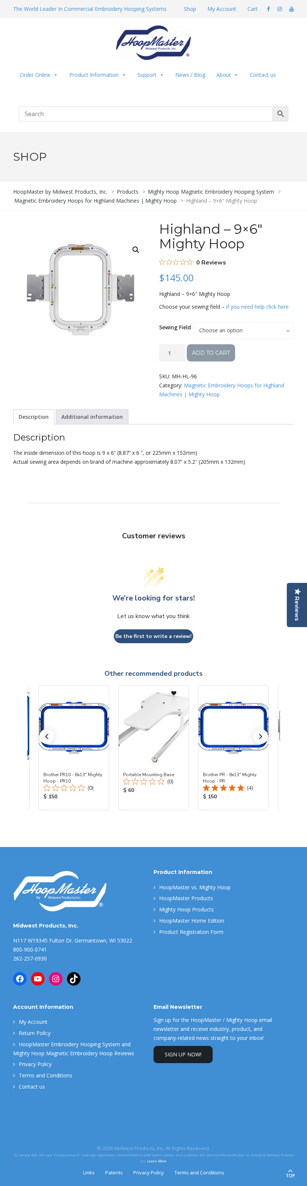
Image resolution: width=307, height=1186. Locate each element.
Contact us (263, 74)
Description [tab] (34, 416)
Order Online (35, 74)
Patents (114, 1172)
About (223, 74)
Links (89, 1172)
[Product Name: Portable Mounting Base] (153, 747)
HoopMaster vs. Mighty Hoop (195, 887)
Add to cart (211, 353)
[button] (136, 250)
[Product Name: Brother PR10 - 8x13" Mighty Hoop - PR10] (74, 747)
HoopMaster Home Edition (191, 920)
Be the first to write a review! (153, 636)
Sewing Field (175, 327)
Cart (252, 8)
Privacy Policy (35, 1064)
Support (146, 74)
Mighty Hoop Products (186, 909)
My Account (221, 8)
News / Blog (190, 74)
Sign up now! (183, 1054)
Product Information (94, 74)
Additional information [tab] (92, 416)
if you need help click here (257, 306)
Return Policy (35, 1033)
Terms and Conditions (45, 1075)
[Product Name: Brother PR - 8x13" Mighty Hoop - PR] (233, 747)
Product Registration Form (191, 931)
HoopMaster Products (186, 898)
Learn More (156, 1161)
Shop (190, 8)
